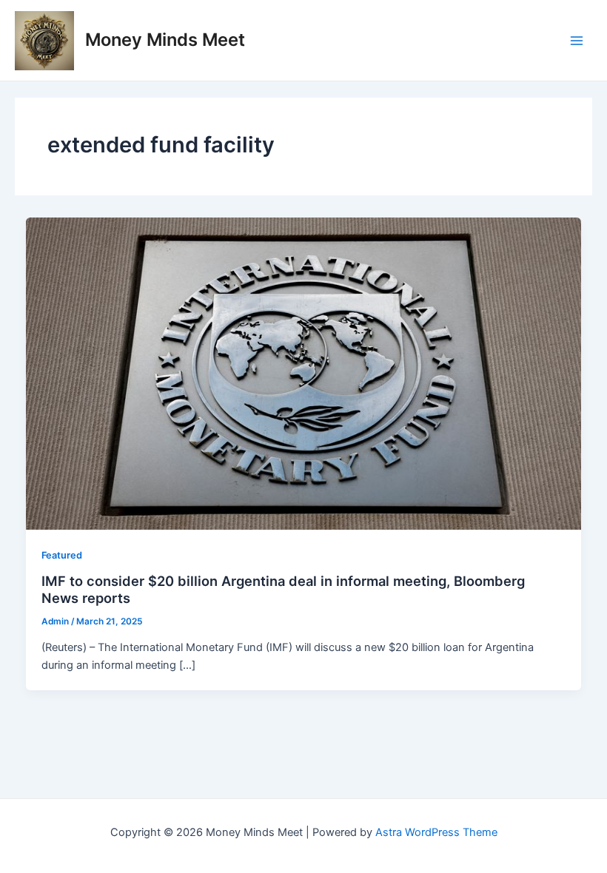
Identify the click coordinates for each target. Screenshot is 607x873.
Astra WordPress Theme (436, 832)
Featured (61, 555)
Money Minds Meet (165, 39)
